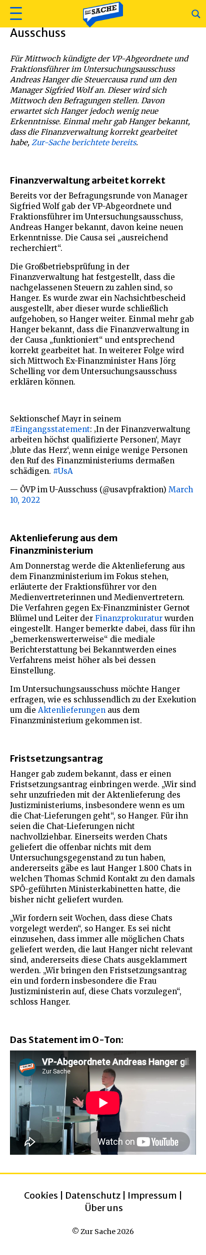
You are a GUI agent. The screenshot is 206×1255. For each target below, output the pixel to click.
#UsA (63, 471)
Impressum (152, 1195)
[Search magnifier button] (196, 13)
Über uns (104, 1208)
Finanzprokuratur (128, 618)
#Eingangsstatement (50, 429)
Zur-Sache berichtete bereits (84, 142)
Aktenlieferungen (72, 710)
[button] (14, 13)
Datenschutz (92, 1195)
